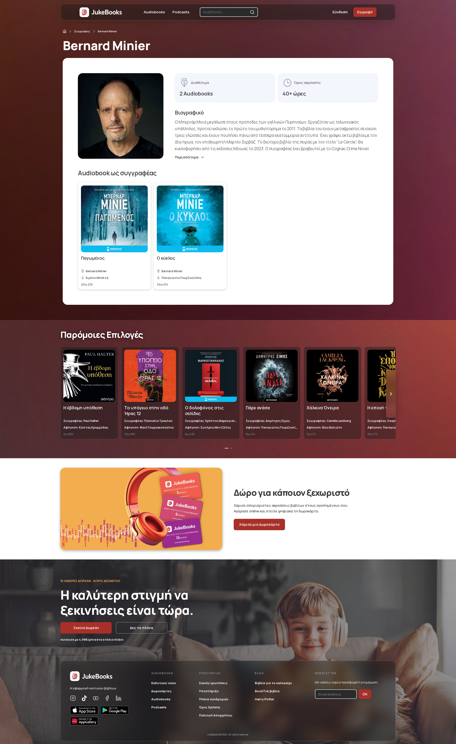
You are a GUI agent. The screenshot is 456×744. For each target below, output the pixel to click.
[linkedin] (118, 698)
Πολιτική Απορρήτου (215, 715)
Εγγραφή (365, 12)
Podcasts (180, 12)
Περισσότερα (187, 157)
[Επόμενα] (391, 394)
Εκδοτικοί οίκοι (163, 683)
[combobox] (225, 12)
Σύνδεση (340, 12)
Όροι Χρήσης (209, 707)
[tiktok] (84, 698)
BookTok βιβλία (267, 691)
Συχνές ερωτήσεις (213, 683)
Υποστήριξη (208, 691)
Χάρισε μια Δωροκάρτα (259, 524)
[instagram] (73, 698)
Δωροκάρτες (161, 691)
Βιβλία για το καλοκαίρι (273, 683)
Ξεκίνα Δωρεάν (86, 627)
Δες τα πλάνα (141, 627)
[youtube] (96, 698)
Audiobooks (154, 12)
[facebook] (107, 698)
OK (364, 694)
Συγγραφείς (82, 31)
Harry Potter (264, 699)
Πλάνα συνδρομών (213, 699)
